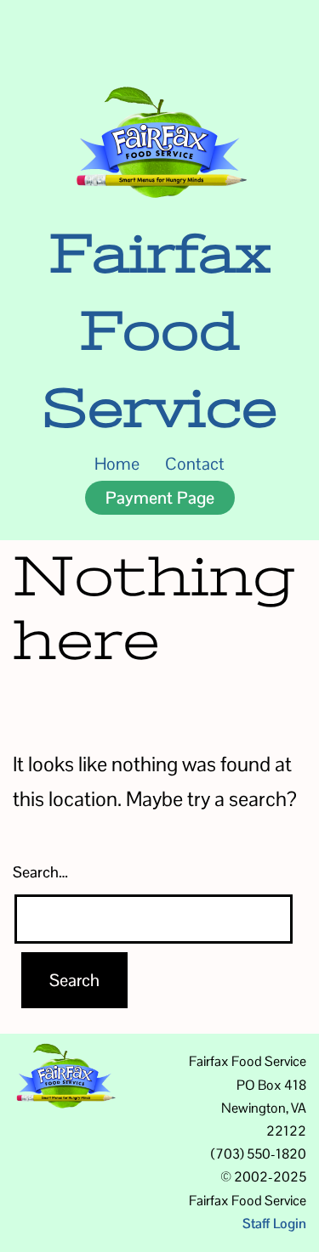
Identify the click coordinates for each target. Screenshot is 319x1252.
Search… (40, 872)
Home (117, 463)
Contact (195, 463)
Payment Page (159, 498)
